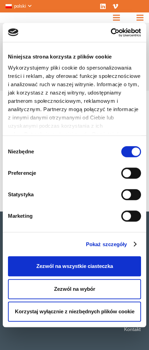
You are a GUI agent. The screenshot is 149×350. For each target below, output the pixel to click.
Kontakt (132, 329)
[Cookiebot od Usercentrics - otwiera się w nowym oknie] (110, 32)
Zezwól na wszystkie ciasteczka (74, 266)
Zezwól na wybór (74, 289)
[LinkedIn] (103, 6)
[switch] (131, 173)
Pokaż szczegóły (106, 244)
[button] (18, 6)
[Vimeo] (115, 6)
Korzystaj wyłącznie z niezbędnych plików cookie (74, 311)
